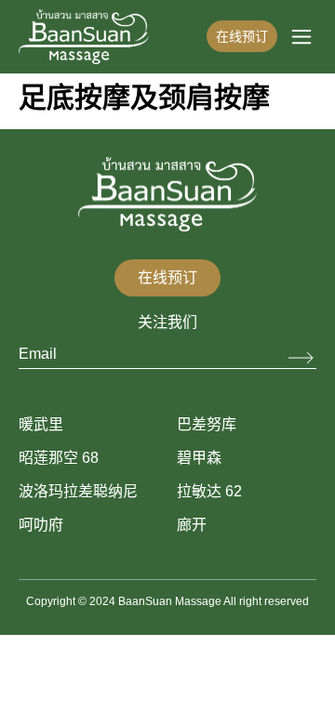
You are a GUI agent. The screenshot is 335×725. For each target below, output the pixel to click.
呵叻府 (41, 525)
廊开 (192, 525)
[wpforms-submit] (302, 358)
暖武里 (41, 424)
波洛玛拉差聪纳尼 (78, 491)
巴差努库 (206, 424)
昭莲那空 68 (59, 458)
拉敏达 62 (209, 491)
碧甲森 (199, 458)
